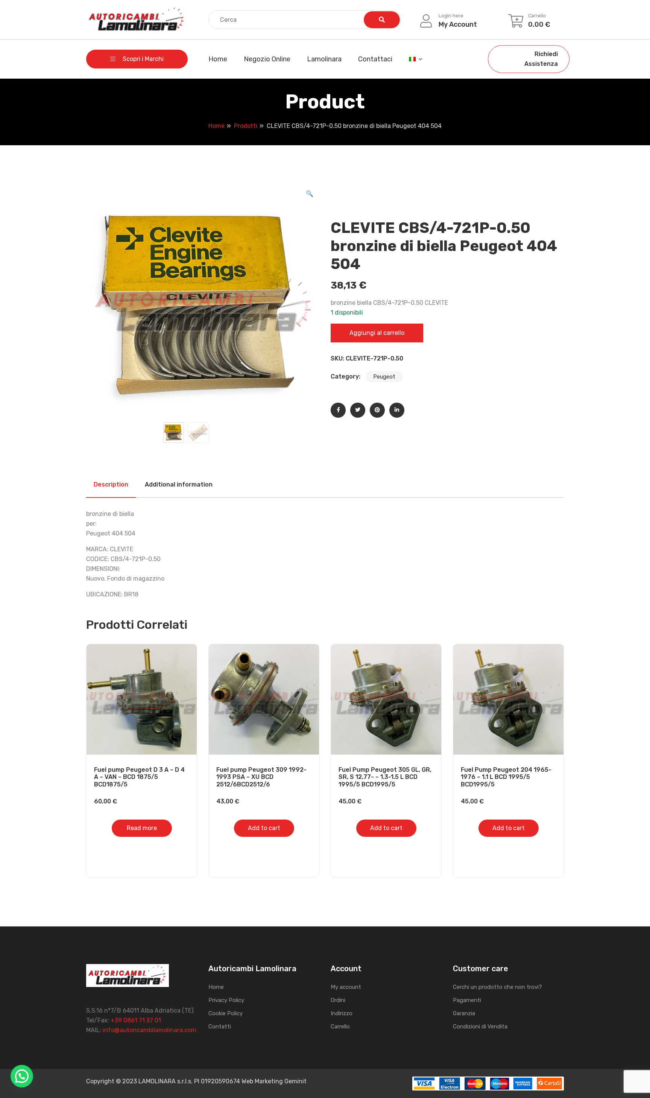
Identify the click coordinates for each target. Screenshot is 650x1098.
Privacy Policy (226, 1000)
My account (346, 987)
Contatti (219, 1026)
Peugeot (384, 376)
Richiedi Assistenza (541, 58)
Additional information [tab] (179, 484)
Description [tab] (111, 484)
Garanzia (464, 1013)
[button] (309, 194)
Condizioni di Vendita (480, 1026)
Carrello (340, 1026)
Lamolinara (324, 59)
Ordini (338, 1000)
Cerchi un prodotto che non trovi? (497, 987)
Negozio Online (267, 59)
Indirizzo (341, 1013)
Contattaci (375, 59)
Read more (142, 828)
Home (217, 59)
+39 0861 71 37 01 (136, 1020)
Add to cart (264, 828)
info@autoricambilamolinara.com (149, 1030)
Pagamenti (467, 1000)
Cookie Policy (225, 1013)
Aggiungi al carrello (376, 332)
